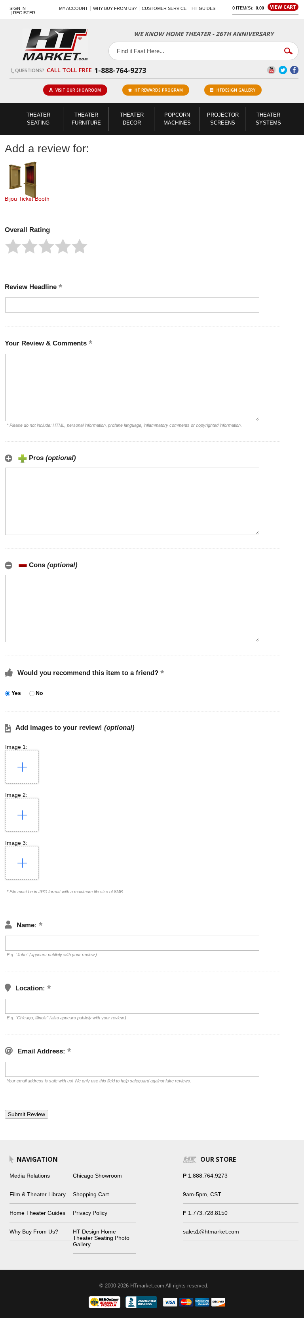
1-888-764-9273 (120, 70)
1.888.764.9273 (208, 1175)
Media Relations (30, 1175)
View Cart (283, 7)
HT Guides (203, 8)
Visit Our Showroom (78, 90)
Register (24, 13)
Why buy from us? (115, 8)
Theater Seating (38, 119)
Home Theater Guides (37, 1213)
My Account (73, 8)
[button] (13, 246)
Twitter (283, 70)
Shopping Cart (91, 1194)
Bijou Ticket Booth (27, 199)
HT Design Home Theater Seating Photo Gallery (101, 1237)
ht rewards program (159, 90)
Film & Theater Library (38, 1194)
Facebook (294, 70)
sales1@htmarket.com (211, 1231)
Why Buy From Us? (34, 1231)
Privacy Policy (90, 1213)
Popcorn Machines (177, 119)
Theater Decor (132, 119)
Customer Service (164, 8)
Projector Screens (223, 119)
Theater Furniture (86, 119)
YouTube (271, 70)
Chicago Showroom (97, 1175)
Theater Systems (268, 119)
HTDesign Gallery (236, 90)
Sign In (18, 8)
